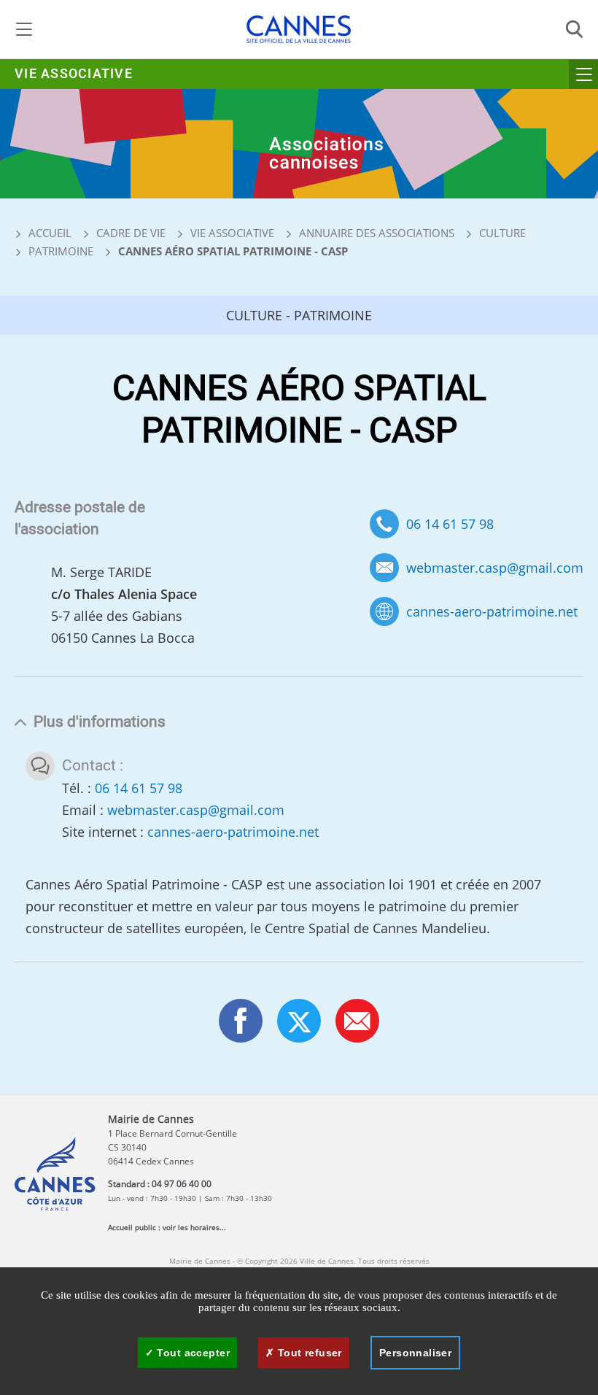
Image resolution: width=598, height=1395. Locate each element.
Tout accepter (192, 1353)
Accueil (48, 232)
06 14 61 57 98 (450, 524)
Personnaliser (415, 1353)
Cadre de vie (131, 232)
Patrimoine (60, 251)
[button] (357, 1021)
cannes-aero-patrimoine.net (492, 611)
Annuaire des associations (376, 232)
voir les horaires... (194, 1227)
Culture (502, 232)
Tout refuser (307, 1353)
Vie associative (74, 74)
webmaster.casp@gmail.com (494, 568)
